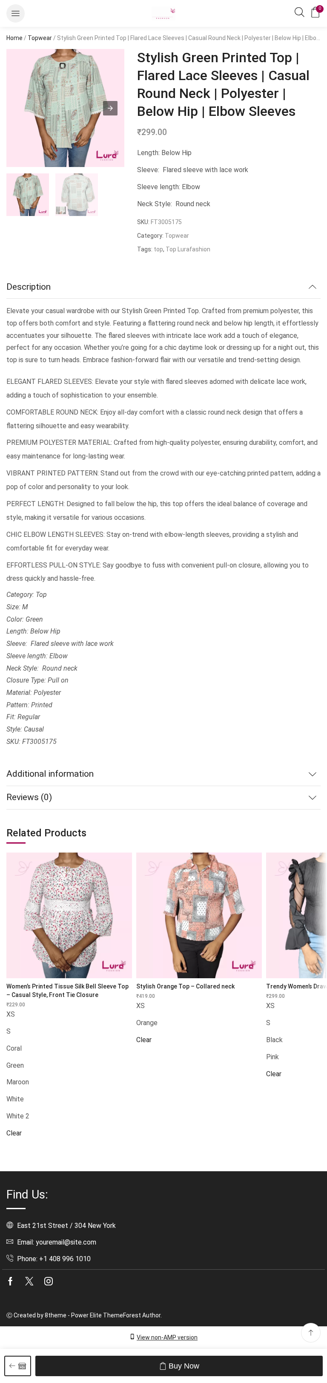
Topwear (40, 38)
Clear (14, 1133)
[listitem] (27, 196)
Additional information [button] (50, 774)
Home (14, 38)
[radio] (69, 1014)
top (158, 249)
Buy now (184, 1366)
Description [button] (28, 287)
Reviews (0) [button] (29, 797)
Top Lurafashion (188, 249)
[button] (15, 13)
